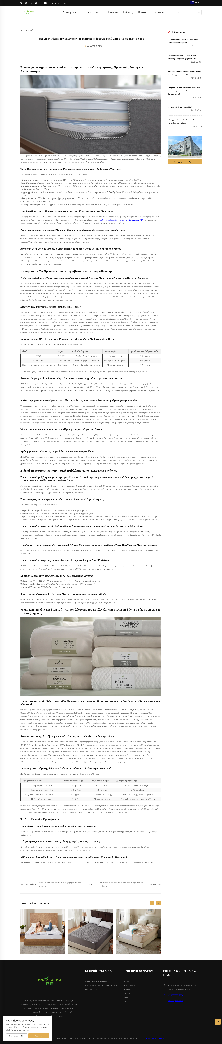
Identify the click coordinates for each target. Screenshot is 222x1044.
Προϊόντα (112, 12)
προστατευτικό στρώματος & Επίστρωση (101, 985)
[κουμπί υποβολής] (198, 12)
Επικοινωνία (158, 12)
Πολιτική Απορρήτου (156, 1038)
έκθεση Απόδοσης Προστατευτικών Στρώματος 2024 (122, 220)
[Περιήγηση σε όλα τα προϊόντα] (185, 147)
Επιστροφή (28, 30)
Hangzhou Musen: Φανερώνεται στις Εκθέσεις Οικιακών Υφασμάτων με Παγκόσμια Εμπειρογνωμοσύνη (184, 91)
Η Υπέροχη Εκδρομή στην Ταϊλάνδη (180, 107)
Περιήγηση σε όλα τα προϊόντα (185, 162)
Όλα (90, 884)
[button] (152, 903)
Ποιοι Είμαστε (93, 12)
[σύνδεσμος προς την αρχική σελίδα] (28, 12)
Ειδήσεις (128, 12)
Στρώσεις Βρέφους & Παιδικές (96, 981)
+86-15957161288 (176, 995)
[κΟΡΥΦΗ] (218, 1022)
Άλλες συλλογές (91, 989)
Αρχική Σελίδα (71, 12)
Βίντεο (142, 12)
